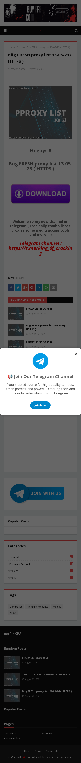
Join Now (40, 405)
